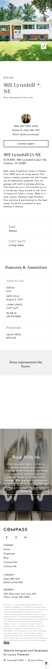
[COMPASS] (35, 537)
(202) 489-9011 (31, 130)
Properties (9, 553)
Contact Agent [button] (26, 143)
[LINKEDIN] (25, 537)
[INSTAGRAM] (16, 537)
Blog (6, 557)
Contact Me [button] (26, 491)
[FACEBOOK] (7, 537)
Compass (16, 607)
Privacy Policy (35, 660)
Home (7, 549)
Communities (10, 562)
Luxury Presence (18, 654)
